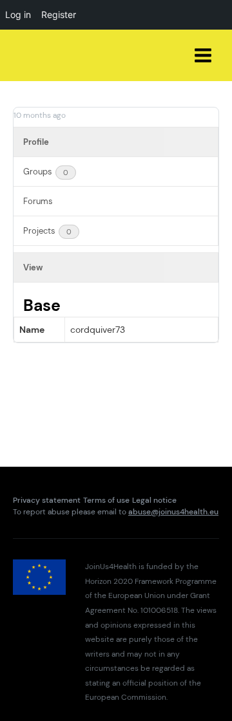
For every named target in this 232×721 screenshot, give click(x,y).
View (33, 267)
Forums (38, 201)
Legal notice (154, 500)
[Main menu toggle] (203, 55)
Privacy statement (47, 500)
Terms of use (106, 500)
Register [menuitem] (58, 14)
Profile (36, 141)
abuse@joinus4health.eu (173, 512)
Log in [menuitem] (18, 14)
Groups (45, 171)
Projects (47, 230)
